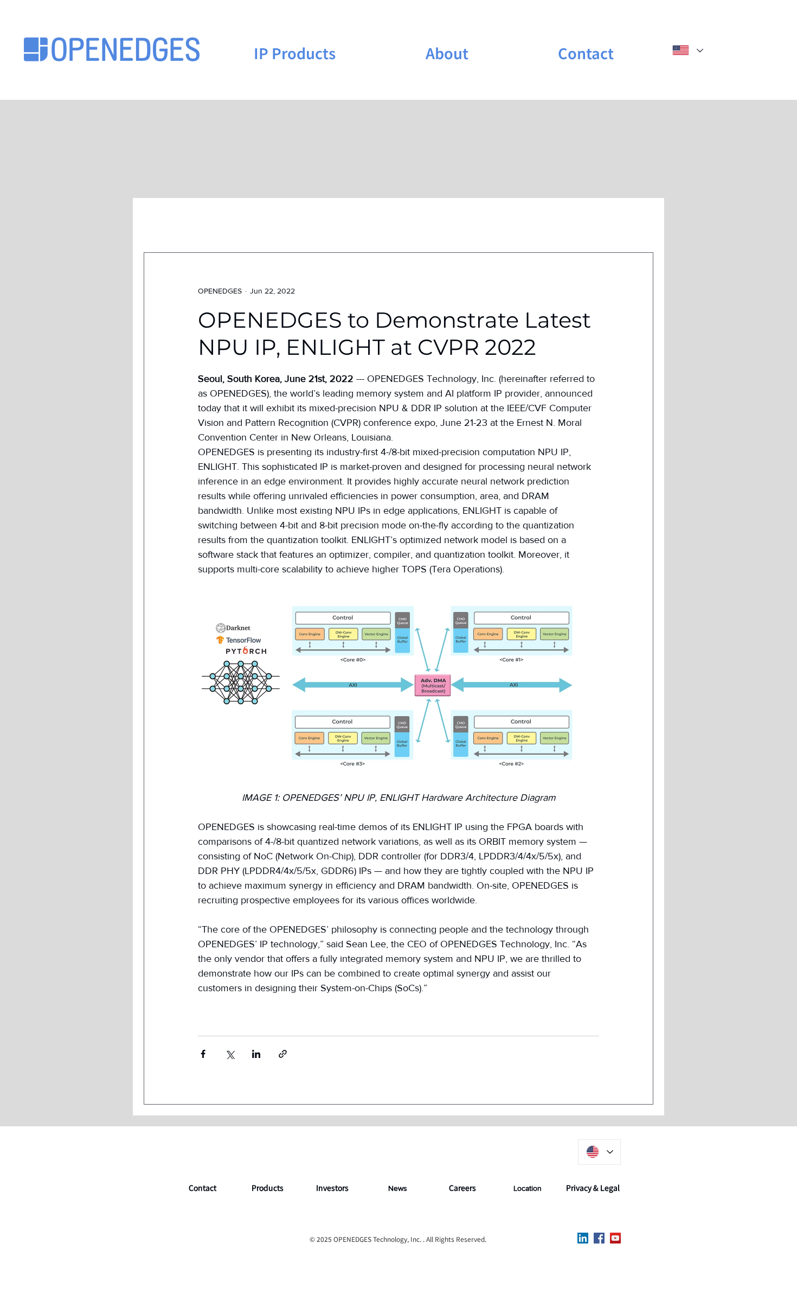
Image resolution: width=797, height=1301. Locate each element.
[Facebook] (599, 1238)
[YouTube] (615, 1238)
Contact (202, 1187)
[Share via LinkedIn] (256, 1054)
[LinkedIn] (582, 1238)
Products (268, 1187)
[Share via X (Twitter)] (229, 1054)
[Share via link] (283, 1054)
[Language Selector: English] (687, 50)
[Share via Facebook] (203, 1054)
